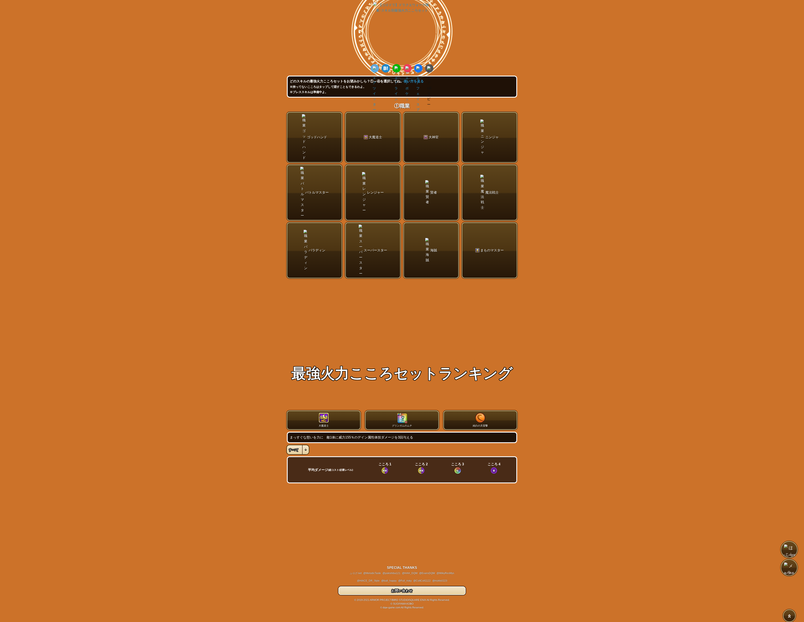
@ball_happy (389, 580)
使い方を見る (414, 81)
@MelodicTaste (372, 573)
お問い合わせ (402, 590)
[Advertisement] (402, 312)
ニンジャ (492, 137)
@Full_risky (405, 580)
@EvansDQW (427, 573)
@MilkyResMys (445, 573)
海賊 (433, 250)
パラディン (317, 250)
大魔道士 (375, 137)
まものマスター (492, 250)
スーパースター (375, 250)
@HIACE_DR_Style (368, 580)
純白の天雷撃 (480, 425)
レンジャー (375, 192)
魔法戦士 (492, 192)
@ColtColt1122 (422, 580)
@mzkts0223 (439, 580)
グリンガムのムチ (402, 425)
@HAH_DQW (409, 573)
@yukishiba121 (391, 573)
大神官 (434, 137)
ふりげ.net (356, 573)
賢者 (433, 192)
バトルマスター (317, 192)
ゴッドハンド (317, 137)
